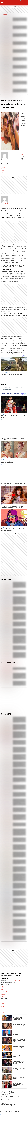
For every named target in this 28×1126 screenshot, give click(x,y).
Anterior (1, 14)
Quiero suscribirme (16, 980)
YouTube (2, 1012)
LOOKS (2, 988)
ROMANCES (3, 989)
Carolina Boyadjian (6, 160)
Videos (2, 996)
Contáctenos (3, 1103)
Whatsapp (3, 167)
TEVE (2, 161)
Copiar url (3, 174)
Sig (2, 1113)
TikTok (2, 1009)
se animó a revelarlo (22, 248)
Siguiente (5, 14)
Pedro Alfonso (7, 389)
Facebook (3, 170)
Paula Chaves (18, 387)
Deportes (3, 994)
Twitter (2, 169)
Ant (0, 1113)
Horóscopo (3, 993)
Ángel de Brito (6, 387)
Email (10, 160)
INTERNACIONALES (4, 991)
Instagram (26, 3)
